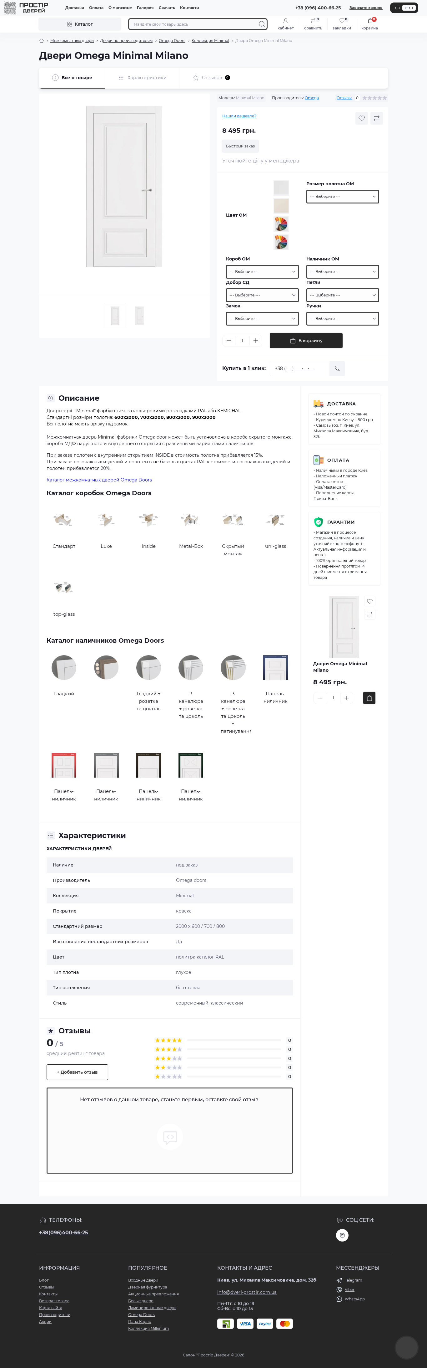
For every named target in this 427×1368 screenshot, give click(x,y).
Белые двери (140, 1301)
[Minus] (229, 340)
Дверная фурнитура (147, 1287)
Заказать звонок (366, 7)
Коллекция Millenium (148, 1328)
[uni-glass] (275, 520)
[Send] (337, 368)
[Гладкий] (64, 667)
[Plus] (255, 340)
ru (411, 7)
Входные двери (143, 1280)
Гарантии (341, 522)
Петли (313, 282)
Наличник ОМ (322, 259)
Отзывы (46, 1287)
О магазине (120, 7)
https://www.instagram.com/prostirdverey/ (342, 1235)
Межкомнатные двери (72, 40)
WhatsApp (355, 1299)
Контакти (189, 7)
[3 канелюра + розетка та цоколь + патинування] (233, 667)
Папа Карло (139, 1321)
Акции (45, 1321)
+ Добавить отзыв (77, 1072)
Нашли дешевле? (239, 116)
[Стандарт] (64, 520)
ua (397, 7)
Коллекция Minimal (210, 40)
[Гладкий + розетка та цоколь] (148, 667)
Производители (54, 1314)
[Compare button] (376, 118)
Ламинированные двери (152, 1307)
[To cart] (369, 698)
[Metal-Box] (190, 520)
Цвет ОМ (236, 215)
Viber (349, 1289)
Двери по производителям (126, 40)
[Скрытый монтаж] (233, 520)
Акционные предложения (153, 1294)
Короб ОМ (238, 259)
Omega (312, 97)
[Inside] (148, 520)
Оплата (96, 7)
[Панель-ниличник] (275, 667)
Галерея (145, 7)
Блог (44, 1280)
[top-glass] (64, 587)
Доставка (74, 7)
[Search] (262, 24)
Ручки (313, 306)
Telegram (353, 1280)
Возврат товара (54, 1301)
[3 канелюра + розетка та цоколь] (190, 667)
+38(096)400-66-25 (63, 1233)
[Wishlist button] (361, 118)
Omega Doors (172, 40)
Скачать (167, 7)
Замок (233, 306)
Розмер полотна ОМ (330, 184)
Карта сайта (50, 1307)
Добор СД (237, 282)
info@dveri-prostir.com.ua (247, 1292)
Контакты (48, 1294)
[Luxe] (106, 520)
